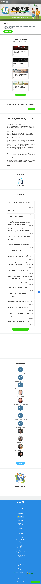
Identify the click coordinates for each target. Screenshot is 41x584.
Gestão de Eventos (20, 546)
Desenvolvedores (20, 568)
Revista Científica (20, 542)
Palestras (20, 534)
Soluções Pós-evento (20, 547)
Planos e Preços (20, 565)
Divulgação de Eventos (20, 543)
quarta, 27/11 (11, 198)
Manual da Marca (20, 577)
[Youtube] (22, 509)
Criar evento (20, 560)
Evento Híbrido (20, 525)
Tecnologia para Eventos (20, 550)
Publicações (20, 541)
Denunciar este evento (21, 497)
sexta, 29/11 (30, 198)
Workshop (20, 530)
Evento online (20, 524)
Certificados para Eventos (20, 555)
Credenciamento (20, 556)
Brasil (20, 516)
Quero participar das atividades (20, 329)
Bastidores (20, 582)
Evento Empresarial (20, 522)
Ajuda (20, 569)
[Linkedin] (18, 509)
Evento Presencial (20, 523)
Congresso (20, 527)
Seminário (20, 529)
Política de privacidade (20, 581)
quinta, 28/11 (20, 198)
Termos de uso (20, 578)
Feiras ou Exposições (20, 537)
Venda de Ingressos (20, 545)
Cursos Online (20, 533)
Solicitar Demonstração (20, 563)
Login (7, 1)
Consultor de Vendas (20, 564)
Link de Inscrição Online (20, 552)
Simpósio (20, 528)
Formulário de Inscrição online (20, 551)
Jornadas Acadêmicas (20, 532)
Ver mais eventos (20, 95)
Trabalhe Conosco (20, 575)
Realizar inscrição (8, 31)
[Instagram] (20, 509)
